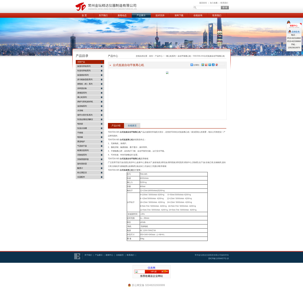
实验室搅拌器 (83, 159)
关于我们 (103, 15)
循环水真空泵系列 (84, 115)
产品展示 (141, 15)
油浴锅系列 (82, 106)
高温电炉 (81, 141)
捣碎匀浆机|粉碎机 (85, 102)
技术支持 (160, 15)
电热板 (80, 137)
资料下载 (179, 15)
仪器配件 (81, 177)
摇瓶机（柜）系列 (84, 84)
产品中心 (159, 56)
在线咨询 (197, 15)
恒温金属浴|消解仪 (85, 119)
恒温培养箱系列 (84, 70)
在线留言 (132, 125)
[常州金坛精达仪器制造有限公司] (105, 6)
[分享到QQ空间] (202, 65)
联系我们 (224, 3)
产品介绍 (116, 125)
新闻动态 (122, 15)
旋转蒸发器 (82, 164)
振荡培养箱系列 (84, 66)
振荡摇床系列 (83, 75)
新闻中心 (109, 255)
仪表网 (151, 267)
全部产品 (81, 62)
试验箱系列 (82, 155)
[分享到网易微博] (216, 65)
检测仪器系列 (83, 150)
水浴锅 (80, 110)
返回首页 (203, 3)
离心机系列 (82, 97)
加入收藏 (213, 3)
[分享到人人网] (213, 65)
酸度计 (80, 168)
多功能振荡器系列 (84, 79)
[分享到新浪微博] (206, 65)
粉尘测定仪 (82, 172)
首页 (151, 56)
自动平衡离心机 (184, 56)
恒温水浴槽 (82, 128)
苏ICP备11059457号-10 (218, 258)
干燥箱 (80, 133)
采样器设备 (82, 88)
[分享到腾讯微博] (209, 65)
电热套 (80, 124)
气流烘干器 (82, 146)
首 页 (84, 15)
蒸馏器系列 (82, 93)
